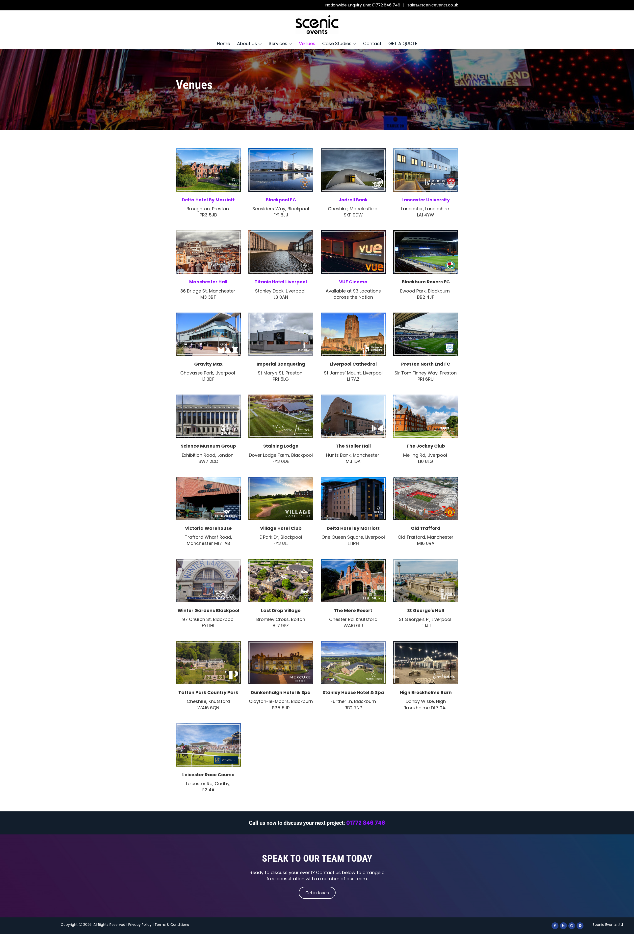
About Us (247, 43)
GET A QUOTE (402, 43)
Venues (307, 43)
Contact (372, 43)
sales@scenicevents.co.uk (432, 5)
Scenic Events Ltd (608, 924)
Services (279, 43)
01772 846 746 (365, 823)
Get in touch (317, 892)
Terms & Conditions (172, 924)
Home (223, 43)
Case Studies (337, 43)
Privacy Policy (140, 924)
